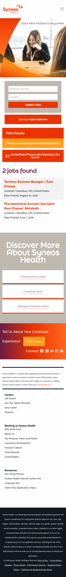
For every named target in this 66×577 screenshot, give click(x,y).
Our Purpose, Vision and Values (21, 438)
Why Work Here (13, 429)
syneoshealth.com (44, 385)
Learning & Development (18, 443)
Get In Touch (34, 341)
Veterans (9, 412)
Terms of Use (43, 560)
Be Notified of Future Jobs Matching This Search (35, 156)
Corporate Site (12, 483)
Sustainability (12, 457)
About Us (9, 434)
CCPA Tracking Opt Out (36, 565)
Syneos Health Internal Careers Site (23, 478)
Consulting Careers (33, 291)
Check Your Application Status (20, 488)
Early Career (11, 407)
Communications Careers (33, 276)
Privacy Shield (19, 565)
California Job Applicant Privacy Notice (36, 570)
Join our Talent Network (33, 119)
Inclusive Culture (13, 447)
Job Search (10, 398)
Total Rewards (12, 452)
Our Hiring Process (14, 474)
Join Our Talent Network (17, 403)
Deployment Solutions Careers (33, 306)
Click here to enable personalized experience (33, 143)
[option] (33, 47)
